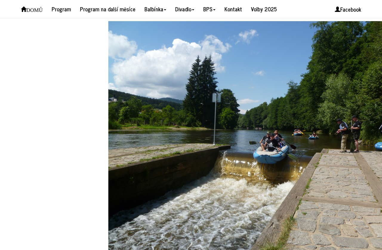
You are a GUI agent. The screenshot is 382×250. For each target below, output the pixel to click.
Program (61, 8)
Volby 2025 (264, 8)
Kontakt (233, 8)
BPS (207, 8)
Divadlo (183, 8)
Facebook (350, 9)
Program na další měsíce (107, 8)
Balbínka (153, 8)
